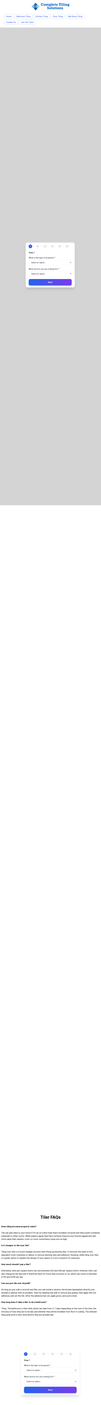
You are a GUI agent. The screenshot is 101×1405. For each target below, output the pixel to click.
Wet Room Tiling (75, 16)
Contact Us (11, 22)
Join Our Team (27, 22)
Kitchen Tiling (42, 16)
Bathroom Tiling (23, 16)
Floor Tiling (58, 16)
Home (8, 16)
